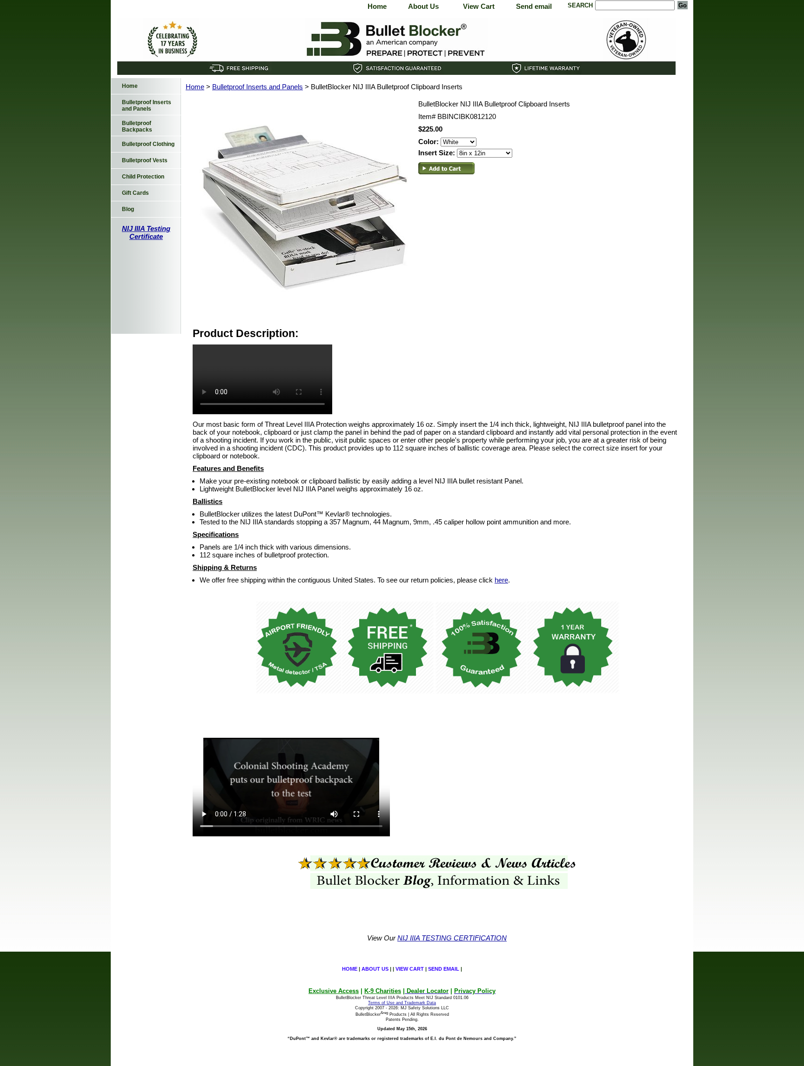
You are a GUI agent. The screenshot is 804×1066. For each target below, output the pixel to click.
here (501, 580)
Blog (128, 209)
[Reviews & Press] (436, 869)
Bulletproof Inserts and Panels (257, 87)
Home (377, 6)
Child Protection (143, 176)
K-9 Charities (382, 990)
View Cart (479, 6)
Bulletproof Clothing (148, 144)
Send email (534, 6)
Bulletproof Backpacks (137, 126)
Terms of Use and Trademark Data (402, 1002)
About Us (423, 6)
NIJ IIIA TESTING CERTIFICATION (452, 938)
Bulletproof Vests (145, 160)
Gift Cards (135, 193)
